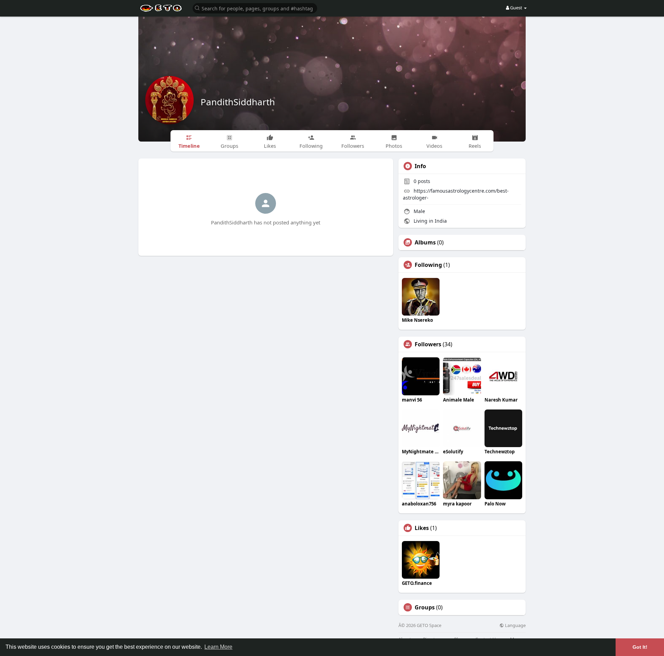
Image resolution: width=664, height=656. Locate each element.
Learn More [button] (218, 647)
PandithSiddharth (238, 102)
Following (428, 265)
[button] (255, 7)
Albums (425, 242)
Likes (422, 528)
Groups (425, 607)
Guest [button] (516, 7)
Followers (428, 344)
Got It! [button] (640, 647)
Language (515, 625)
